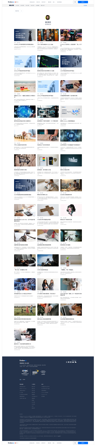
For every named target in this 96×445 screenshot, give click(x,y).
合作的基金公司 (34, 396)
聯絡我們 (33, 408)
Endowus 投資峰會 (44, 392)
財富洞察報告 (43, 390)
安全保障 (33, 404)
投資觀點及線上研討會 (45, 386)
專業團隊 (33, 394)
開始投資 (33, 388)
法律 (32, 406)
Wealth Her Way (44, 394)
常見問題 (43, 396)
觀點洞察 (11, 5)
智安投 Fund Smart (23, 388)
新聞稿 (33, 400)
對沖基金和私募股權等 (24, 394)
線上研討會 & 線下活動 (45, 388)
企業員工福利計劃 (23, 398)
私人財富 (21, 392)
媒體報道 (33, 398)
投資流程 (33, 390)
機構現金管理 (22, 396)
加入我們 (33, 402)
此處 (31, 417)
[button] (16, 2)
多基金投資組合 (22, 390)
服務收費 (33, 392)
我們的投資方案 (22, 386)
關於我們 (33, 386)
